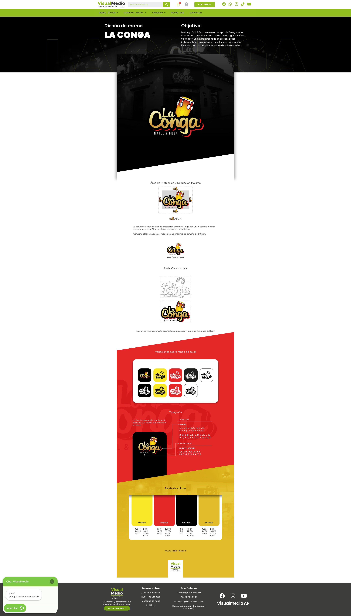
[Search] (166, 4)
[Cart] (178, 4)
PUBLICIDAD (157, 13)
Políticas (150, 605)
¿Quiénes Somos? (150, 592)
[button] (52, 581)
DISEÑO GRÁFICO (107, 13)
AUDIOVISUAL (195, 13)
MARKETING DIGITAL (133, 13)
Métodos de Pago (150, 601)
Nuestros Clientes (150, 596)
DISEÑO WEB (177, 13)
